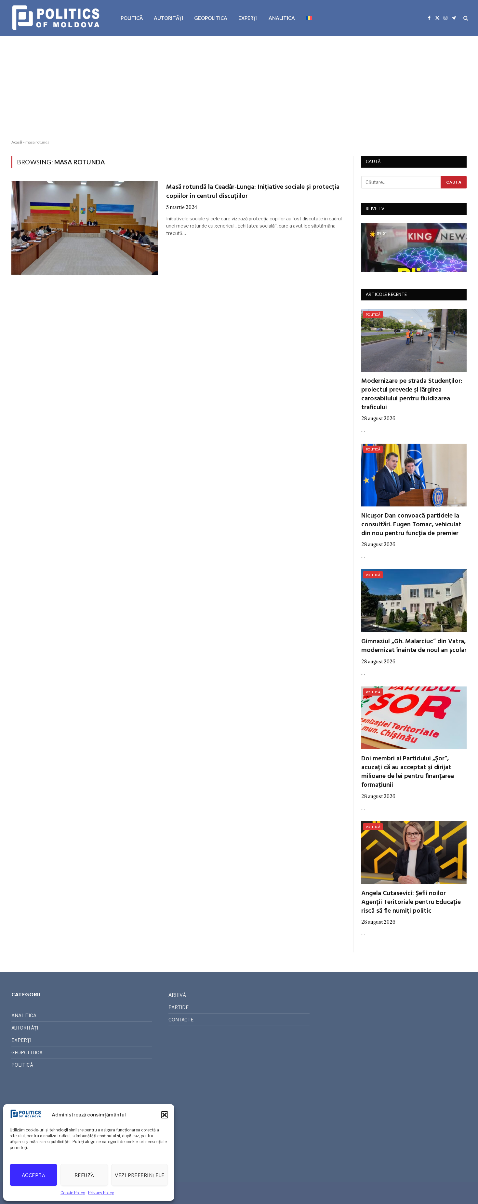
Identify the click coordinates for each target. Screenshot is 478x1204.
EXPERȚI (248, 18)
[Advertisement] (239, 87)
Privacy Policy (101, 1192)
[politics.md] (57, 18)
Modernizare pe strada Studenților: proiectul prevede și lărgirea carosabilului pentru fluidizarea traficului (411, 394)
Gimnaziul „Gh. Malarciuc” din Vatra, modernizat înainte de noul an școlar (414, 646)
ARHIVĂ (177, 995)
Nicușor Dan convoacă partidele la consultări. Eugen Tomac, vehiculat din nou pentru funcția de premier (411, 525)
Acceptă (33, 1175)
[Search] (465, 18)
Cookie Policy (72, 1192)
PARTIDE (178, 1007)
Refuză (84, 1175)
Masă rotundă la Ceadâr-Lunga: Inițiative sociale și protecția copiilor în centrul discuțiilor (252, 192)
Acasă (16, 142)
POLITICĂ (132, 18)
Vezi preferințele (139, 1175)
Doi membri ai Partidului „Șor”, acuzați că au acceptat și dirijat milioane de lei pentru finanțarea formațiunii (407, 772)
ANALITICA (282, 18)
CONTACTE (180, 1019)
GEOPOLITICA (210, 18)
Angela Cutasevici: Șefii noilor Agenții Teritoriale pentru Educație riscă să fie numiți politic (411, 902)
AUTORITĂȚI (168, 18)
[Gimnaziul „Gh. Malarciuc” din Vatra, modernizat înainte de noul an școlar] (414, 600)
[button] (164, 1115)
